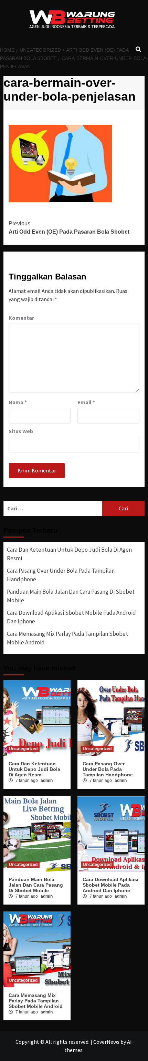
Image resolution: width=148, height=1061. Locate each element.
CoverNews (106, 1041)
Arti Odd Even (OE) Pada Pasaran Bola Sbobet (69, 228)
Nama (18, 402)
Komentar (21, 317)
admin (47, 780)
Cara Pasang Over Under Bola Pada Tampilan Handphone (61, 575)
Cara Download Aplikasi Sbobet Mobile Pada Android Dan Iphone (71, 617)
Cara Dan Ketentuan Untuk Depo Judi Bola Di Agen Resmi (69, 554)
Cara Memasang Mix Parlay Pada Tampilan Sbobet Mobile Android (67, 638)
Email (86, 402)
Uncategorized (23, 748)
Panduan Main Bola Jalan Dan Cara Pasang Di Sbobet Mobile (71, 596)
